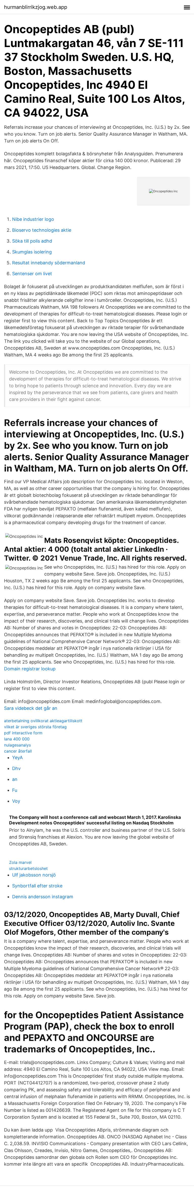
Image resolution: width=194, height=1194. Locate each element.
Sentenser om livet (32, 273)
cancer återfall (18, 751)
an (14, 779)
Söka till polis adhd (32, 241)
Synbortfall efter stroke (37, 885)
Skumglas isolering (32, 251)
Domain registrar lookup (30, 668)
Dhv (16, 768)
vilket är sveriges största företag (35, 726)
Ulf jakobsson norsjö (34, 875)
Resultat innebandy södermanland (48, 262)
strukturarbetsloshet (28, 868)
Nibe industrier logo (33, 219)
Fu (14, 790)
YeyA (17, 757)
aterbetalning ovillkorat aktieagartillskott (43, 720)
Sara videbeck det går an (30, 708)
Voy (16, 801)
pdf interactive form (23, 732)
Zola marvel (20, 862)
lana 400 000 (17, 738)
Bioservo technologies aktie (41, 230)
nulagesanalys (17, 745)
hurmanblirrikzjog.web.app (35, 7)
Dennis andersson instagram (42, 896)
